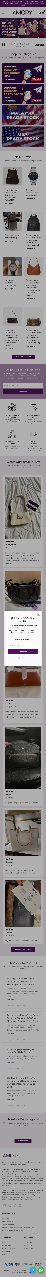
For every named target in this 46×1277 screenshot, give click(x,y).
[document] (23, 638)
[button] (38, 614)
